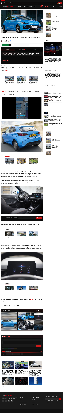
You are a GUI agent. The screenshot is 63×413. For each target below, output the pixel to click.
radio (24, 182)
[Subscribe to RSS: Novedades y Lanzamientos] (12, 35)
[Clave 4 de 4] (23, 58)
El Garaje (40, 6)
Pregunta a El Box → (5, 60)
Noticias (19, 6)
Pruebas (31, 6)
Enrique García (7, 40)
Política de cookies (35, 404)
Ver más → (61, 88)
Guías (35, 6)
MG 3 (13, 90)
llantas (36, 182)
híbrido (6, 70)
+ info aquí (56, 402)
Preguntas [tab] (22, 49)
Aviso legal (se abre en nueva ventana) (17, 219)
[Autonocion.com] (9, 6)
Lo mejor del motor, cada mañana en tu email (10, 217)
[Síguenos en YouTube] (22, 354)
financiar (32, 299)
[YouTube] (12, 401)
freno (17, 174)
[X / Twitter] (6, 401)
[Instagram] (9, 401)
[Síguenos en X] (17, 354)
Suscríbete (39, 217)
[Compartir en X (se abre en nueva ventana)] (10, 45)
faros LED (5, 247)
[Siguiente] (41, 58)
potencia (4, 91)
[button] (39, 310)
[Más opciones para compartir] (13, 45)
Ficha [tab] (35, 49)
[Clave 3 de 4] (22, 58)
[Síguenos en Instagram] (19, 354)
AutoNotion (60, 6)
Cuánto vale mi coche (23, 404)
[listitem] (9, 321)
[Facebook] (3, 401)
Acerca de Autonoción (35, 397)
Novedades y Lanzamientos (6, 35)
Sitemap (21, 406)
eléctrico (24, 174)
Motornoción (26, 6)
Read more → (60, 108)
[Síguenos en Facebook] (14, 354)
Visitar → (40, 351)
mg (2, 332)
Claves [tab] (7, 49)
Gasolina (53, 6)
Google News (10, 354)
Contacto (33, 399)
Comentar (38, 345)
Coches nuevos (46, 6)
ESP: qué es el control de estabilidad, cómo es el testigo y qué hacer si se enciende (21, 371)
